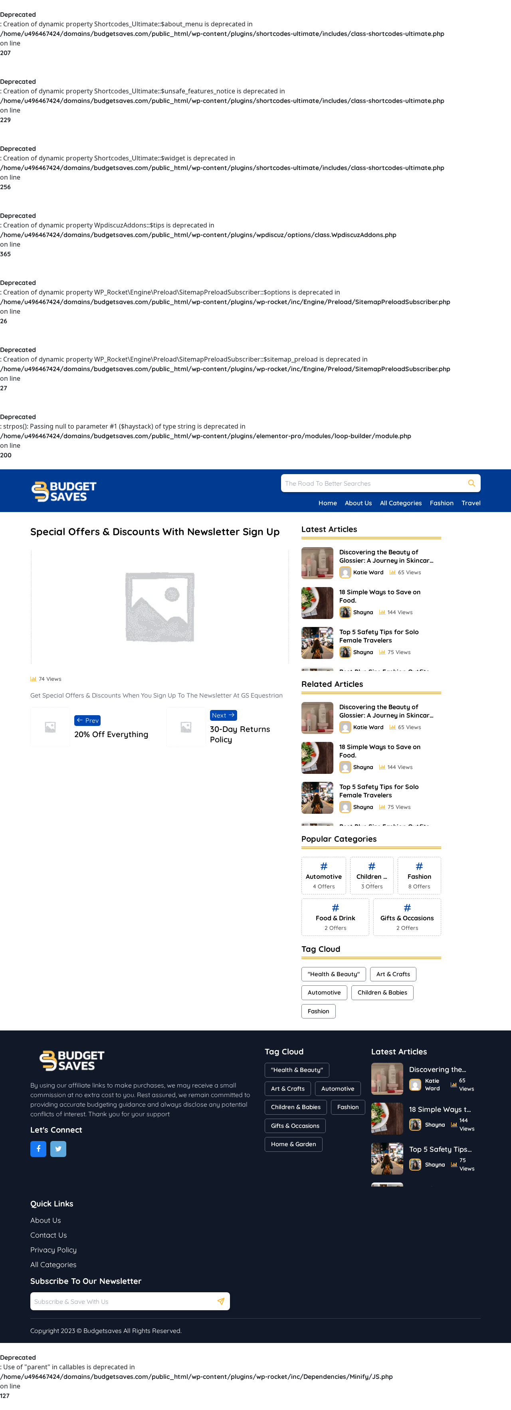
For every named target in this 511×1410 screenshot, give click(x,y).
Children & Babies (382, 992)
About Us (358, 503)
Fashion (442, 503)
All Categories (401, 503)
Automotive (324, 992)
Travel (471, 503)
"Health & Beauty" (334, 974)
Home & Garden (293, 1144)
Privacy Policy (53, 1249)
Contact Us (48, 1235)
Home (328, 503)
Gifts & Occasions (295, 1125)
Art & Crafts (393, 974)
